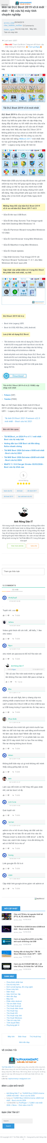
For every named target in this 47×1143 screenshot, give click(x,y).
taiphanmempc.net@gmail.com (19, 1079)
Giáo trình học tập (14, 994)
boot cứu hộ (8, 491)
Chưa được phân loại (15, 982)
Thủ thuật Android (14, 1006)
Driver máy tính (12, 989)
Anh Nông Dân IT (17, 666)
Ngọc (14, 669)
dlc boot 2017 (32, 491)
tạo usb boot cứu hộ (25, 496)
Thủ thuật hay (12, 1011)
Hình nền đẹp (12, 996)
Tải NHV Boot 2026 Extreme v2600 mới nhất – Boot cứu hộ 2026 (29, 928)
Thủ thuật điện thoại (15, 1008)
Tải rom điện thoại (14, 1004)
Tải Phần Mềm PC (8, 1067)
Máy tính (33, 29)
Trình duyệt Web (13, 1023)
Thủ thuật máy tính (14, 1016)
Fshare (7, 395)
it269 (10, 875)
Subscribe (34, 546)
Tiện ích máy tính (11, 32)
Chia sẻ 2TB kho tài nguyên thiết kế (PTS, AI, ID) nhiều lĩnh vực (28, 915)
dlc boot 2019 (8, 496)
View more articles (17, 546)
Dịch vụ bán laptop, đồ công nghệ (20, 987)
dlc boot (19, 491)
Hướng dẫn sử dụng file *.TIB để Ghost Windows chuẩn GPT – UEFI (27, 953)
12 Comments (19, 25)
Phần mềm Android (14, 1001)
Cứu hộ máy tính (21, 29)
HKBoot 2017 (25, 139)
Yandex (7, 399)
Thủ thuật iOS (12, 1013)
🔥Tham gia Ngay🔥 (34, 47)
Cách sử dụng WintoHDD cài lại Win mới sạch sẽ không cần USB (28, 940)
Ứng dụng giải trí (13, 1025)
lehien (10, 755)
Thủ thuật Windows (14, 1018)
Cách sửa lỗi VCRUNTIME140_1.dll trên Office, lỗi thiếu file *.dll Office (28, 965)
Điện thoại (11, 992)
